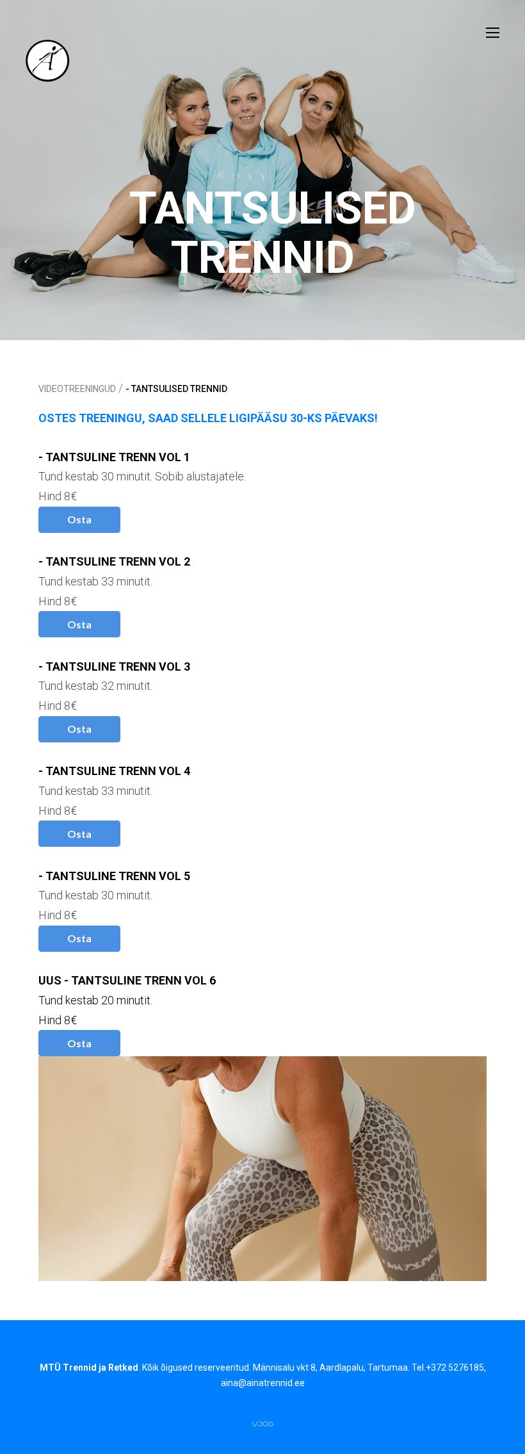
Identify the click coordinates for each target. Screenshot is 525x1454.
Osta (79, 519)
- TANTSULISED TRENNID (176, 389)
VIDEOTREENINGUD (77, 389)
